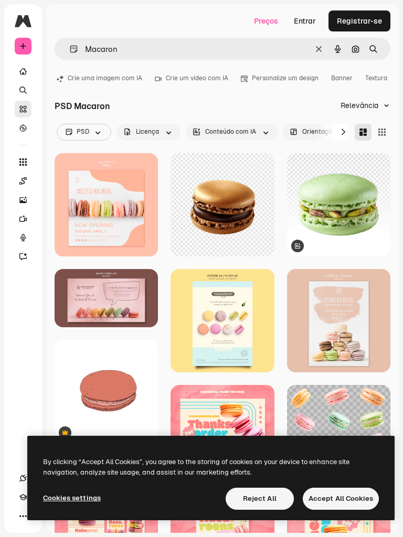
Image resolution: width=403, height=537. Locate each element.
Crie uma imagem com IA (105, 78)
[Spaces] (23, 181)
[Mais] (23, 516)
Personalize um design (285, 78)
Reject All (260, 498)
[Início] (23, 71)
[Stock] (23, 109)
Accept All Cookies (341, 498)
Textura (376, 78)
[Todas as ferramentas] (23, 162)
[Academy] (23, 497)
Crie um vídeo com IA (197, 78)
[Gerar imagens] (23, 199)
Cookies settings (72, 497)
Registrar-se (359, 21)
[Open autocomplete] (69, 49)
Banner (342, 78)
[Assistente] (23, 256)
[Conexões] (23, 478)
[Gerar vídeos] (23, 218)
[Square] (382, 132)
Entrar (305, 21)
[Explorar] (23, 128)
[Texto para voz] (23, 237)
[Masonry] (363, 132)
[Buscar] (23, 90)
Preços (266, 21)
